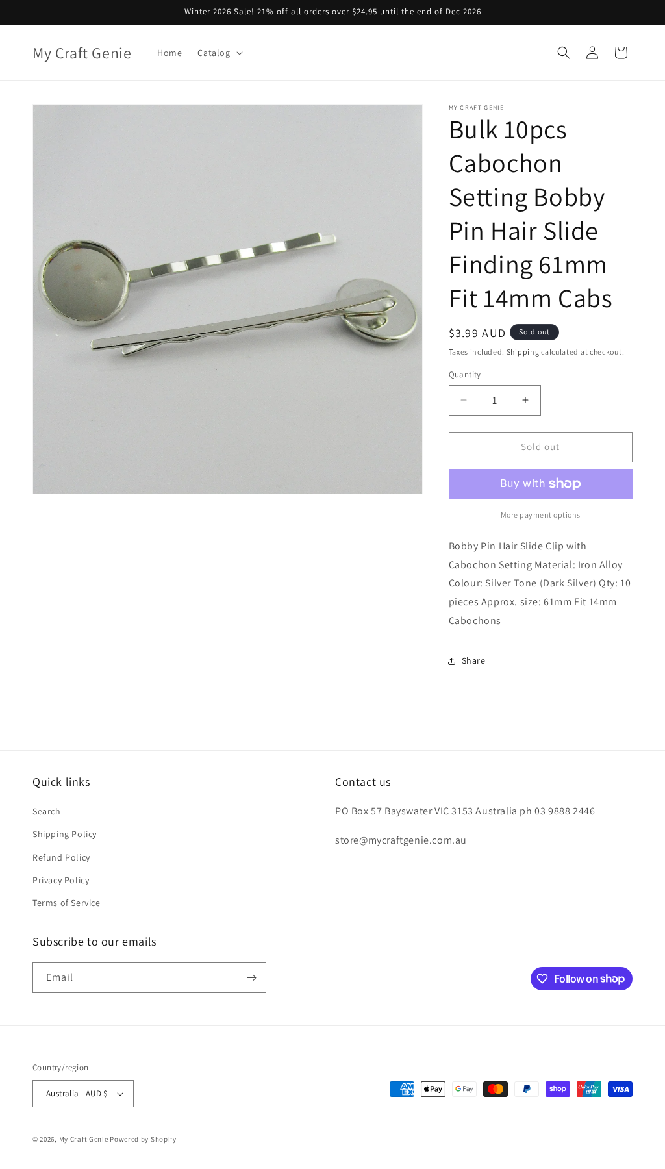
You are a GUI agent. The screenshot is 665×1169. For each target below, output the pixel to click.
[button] (218, 52)
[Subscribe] (251, 977)
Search (46, 811)
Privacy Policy (60, 880)
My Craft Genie (83, 1139)
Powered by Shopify (143, 1139)
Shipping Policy (64, 834)
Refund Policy (61, 857)
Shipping (523, 352)
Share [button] (474, 660)
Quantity (465, 374)
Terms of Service (66, 903)
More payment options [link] (541, 515)
